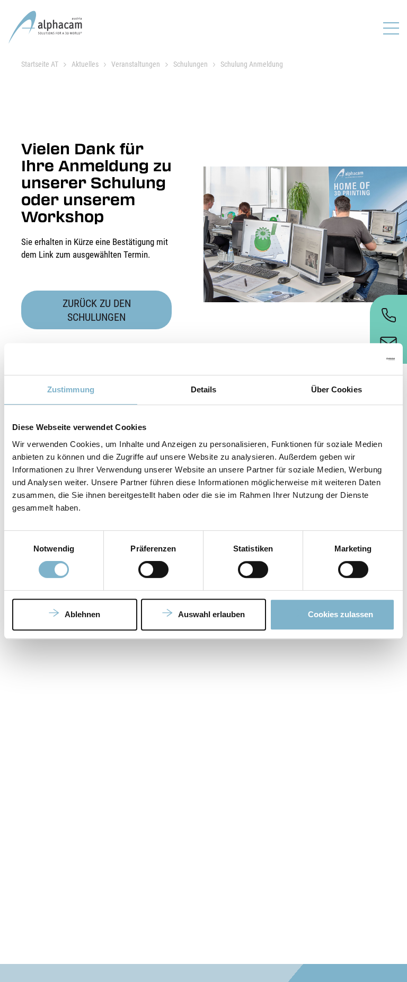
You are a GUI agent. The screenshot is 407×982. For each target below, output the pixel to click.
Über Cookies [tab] (336, 389)
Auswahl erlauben (211, 614)
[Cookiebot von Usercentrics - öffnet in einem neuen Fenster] (348, 359)
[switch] (153, 569)
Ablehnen (82, 614)
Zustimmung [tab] (70, 389)
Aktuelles (85, 64)
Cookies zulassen (340, 614)
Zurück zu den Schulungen (97, 310)
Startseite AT (39, 64)
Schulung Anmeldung (251, 64)
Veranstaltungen (135, 64)
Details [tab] (204, 389)
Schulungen (190, 64)
